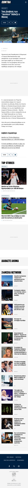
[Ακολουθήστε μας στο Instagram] (18, 466)
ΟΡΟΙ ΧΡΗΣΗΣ (10, 457)
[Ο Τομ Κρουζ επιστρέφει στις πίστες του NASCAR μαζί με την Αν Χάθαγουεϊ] (7, 366)
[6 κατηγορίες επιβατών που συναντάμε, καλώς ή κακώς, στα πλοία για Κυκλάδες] (7, 295)
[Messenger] (15, 22)
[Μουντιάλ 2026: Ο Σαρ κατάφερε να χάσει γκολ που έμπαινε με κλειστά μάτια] (14, 205)
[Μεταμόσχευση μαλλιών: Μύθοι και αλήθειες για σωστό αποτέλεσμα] (7, 380)
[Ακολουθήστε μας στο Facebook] (9, 466)
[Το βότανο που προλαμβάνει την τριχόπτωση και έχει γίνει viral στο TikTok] (7, 409)
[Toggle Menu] (25, 2)
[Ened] (14, 480)
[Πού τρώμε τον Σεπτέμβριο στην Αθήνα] (7, 323)
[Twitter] (12, 22)
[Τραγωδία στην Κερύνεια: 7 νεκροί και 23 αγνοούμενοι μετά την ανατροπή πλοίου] (7, 280)
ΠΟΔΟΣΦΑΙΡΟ (5, 195)
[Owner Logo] (14, 474)
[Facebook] (9, 22)
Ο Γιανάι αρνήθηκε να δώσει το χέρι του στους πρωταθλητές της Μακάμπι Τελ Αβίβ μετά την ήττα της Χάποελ (13, 145)
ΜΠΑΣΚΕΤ (4, 166)
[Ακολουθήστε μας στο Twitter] (14, 466)
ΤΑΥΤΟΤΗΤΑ (18, 457)
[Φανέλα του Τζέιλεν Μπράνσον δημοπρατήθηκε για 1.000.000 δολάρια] (14, 176)
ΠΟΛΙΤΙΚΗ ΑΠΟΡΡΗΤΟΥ (9, 460)
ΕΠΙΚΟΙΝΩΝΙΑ (20, 460)
